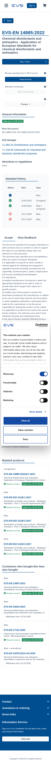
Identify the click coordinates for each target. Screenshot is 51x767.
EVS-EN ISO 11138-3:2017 (17, 544)
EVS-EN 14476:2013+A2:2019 (19, 653)
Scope (9, 237)
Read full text (25, 79)
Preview (24, 104)
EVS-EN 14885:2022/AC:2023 (19, 474)
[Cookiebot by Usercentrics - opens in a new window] (36, 325)
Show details (35, 412)
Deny (25, 439)
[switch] (44, 382)
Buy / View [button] (25, 62)
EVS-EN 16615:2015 (14, 607)
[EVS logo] (17, 5)
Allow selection (25, 430)
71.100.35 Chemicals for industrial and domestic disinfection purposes (24, 151)
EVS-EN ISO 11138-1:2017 (17, 497)
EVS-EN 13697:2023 (14, 583)
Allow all (25, 420)
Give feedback (27, 237)
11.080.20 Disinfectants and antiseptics (24, 145)
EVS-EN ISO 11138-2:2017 (17, 521)
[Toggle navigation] (6, 5)
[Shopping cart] (44, 5)
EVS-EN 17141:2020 (14, 630)
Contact (7, 701)
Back (9, 21)
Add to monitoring (25, 92)
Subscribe (25, 739)
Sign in (32, 5)
